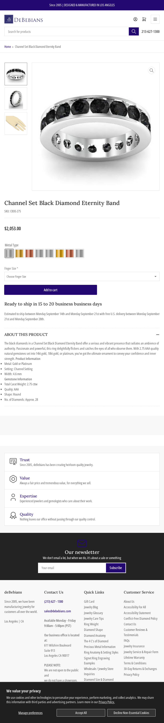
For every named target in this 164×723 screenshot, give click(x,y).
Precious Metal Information (100, 646)
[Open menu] (155, 19)
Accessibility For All (135, 607)
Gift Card (89, 601)
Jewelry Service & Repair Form (141, 652)
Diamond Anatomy (95, 635)
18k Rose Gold (69, 253)
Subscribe (116, 567)
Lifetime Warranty (134, 657)
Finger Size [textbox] (11, 268)
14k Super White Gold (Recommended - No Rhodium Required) (39, 253)
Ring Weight (91, 624)
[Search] (134, 31)
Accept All (81, 712)
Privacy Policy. (107, 702)
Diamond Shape (93, 629)
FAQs (127, 640)
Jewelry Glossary (93, 613)
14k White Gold (9, 253)
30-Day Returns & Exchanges (140, 668)
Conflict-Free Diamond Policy (140, 618)
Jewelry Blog (91, 607)
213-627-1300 (151, 31)
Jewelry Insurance (134, 646)
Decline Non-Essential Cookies (131, 712)
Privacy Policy (131, 674)
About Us (129, 601)
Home (7, 46)
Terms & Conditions (135, 663)
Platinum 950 (79, 253)
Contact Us (130, 624)
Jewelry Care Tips (94, 618)
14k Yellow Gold (19, 253)
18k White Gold (49, 253)
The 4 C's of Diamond (96, 641)
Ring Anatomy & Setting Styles (101, 652)
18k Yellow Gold (59, 253)
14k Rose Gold (29, 253)
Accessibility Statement (137, 613)
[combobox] (71, 31)
